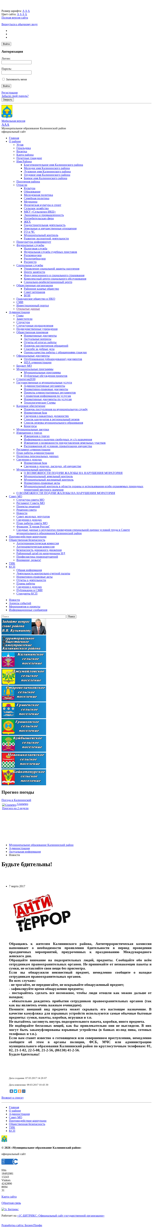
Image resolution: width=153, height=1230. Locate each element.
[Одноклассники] (19, 1091)
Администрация (19, 312)
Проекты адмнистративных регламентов (50, 392)
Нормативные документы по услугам (48, 399)
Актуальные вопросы (37, 339)
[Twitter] (15, 1091)
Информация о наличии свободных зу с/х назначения (58, 439)
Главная (14, 138)
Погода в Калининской (16, 800)
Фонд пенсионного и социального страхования (54, 275)
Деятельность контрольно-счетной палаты (43, 573)
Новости (21, 513)
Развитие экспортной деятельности (46, 238)
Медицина (30, 201)
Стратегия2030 (25, 379)
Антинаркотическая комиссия (35, 546)
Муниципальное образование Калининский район (41, 844)
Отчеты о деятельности (31, 580)
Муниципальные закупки (32, 429)
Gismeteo (22, 804)
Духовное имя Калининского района (47, 171)
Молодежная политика (38, 195)
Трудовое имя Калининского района (47, 174)
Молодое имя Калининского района (47, 168)
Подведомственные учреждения (36, 328)
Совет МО (15, 496)
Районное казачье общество (41, 288)
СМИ (19, 302)
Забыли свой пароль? (15, 96)
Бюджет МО (24, 365)
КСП (12, 566)
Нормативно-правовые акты (42, 483)
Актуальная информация (25, 851)
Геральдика (23, 148)
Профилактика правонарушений (37, 556)
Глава (20, 315)
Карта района (25, 154)
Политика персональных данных (37, 456)
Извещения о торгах (29, 432)
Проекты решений (28, 506)
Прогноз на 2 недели (15, 808)
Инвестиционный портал (32, 305)
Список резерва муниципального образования (53, 422)
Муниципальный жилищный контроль (49, 479)
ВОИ (27, 295)
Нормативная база (35, 412)
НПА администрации (37, 362)
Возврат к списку (12, 1097)
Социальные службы (29, 265)
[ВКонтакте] (11, 1091)
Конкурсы (30, 426)
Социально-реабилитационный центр (48, 282)
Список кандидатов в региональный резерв (51, 419)
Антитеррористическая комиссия (37, 543)
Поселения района (28, 181)
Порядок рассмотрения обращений (46, 345)
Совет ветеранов (34, 292)
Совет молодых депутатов (33, 516)
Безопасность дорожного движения (39, 550)
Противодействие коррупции (27, 536)
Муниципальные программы (34, 369)
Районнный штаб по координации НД (40, 553)
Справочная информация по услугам (47, 395)
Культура (29, 188)
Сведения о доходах (29, 459)
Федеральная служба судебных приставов (50, 251)
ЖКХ (27, 221)
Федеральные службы (30, 245)
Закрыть (7, 99)
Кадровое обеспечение (30, 406)
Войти (6, 44)
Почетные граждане (29, 158)
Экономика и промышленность (44, 215)
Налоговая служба (35, 248)
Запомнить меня (16, 79)
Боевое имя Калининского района (45, 178)
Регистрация (9, 92)
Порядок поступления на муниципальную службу (56, 409)
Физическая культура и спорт (42, 205)
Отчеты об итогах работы (40, 342)
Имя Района (24, 161)
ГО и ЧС (29, 231)
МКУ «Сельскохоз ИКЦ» (40, 211)
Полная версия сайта (14, 17)
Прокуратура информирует (33, 241)
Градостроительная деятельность (44, 225)
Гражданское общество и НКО (35, 298)
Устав (20, 144)
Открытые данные (28, 308)
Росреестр (30, 261)
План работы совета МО (32, 523)
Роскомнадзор (33, 255)
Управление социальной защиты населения (51, 268)
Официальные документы (33, 355)
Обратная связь (11, 1203)
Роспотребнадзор (35, 258)
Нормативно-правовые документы (46, 389)
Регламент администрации (33, 449)
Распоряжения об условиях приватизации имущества (58, 446)
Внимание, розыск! (28, 560)
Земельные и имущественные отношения (50, 228)
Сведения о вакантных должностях (46, 416)
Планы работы (25, 583)
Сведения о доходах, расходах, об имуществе (52, 466)
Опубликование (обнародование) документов (53, 359)
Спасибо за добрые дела (39, 349)
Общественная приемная (32, 332)
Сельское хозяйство (36, 208)
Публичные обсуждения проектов (45, 375)
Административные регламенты (44, 385)
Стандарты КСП (27, 593)
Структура (23, 322)
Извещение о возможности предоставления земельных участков (65, 442)
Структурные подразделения (34, 325)
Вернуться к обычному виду (19, 24)
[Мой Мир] (23, 1091)
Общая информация (29, 570)
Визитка (21, 151)
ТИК (12, 563)
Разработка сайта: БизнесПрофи (21, 1225)
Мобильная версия (13, 120)
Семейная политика (36, 198)
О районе (15, 141)
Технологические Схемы (40, 402)
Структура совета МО (30, 499)
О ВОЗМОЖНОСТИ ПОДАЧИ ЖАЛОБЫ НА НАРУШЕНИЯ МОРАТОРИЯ (73, 473)
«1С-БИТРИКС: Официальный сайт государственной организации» (60, 1215)
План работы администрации (35, 452)
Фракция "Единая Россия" (33, 526)
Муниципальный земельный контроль (48, 476)
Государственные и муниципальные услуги (44, 382)
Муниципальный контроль (41, 235)
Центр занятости (34, 272)
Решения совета (26, 509)
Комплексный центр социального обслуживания (55, 278)
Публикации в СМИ (29, 590)
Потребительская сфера (39, 218)
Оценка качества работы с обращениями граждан (55, 352)
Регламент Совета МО (30, 503)
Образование (32, 191)
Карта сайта (9, 1196)
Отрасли (21, 184)
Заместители (24, 318)
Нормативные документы (40, 335)
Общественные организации (34, 285)
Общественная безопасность (27, 539)
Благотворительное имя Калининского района (53, 164)
